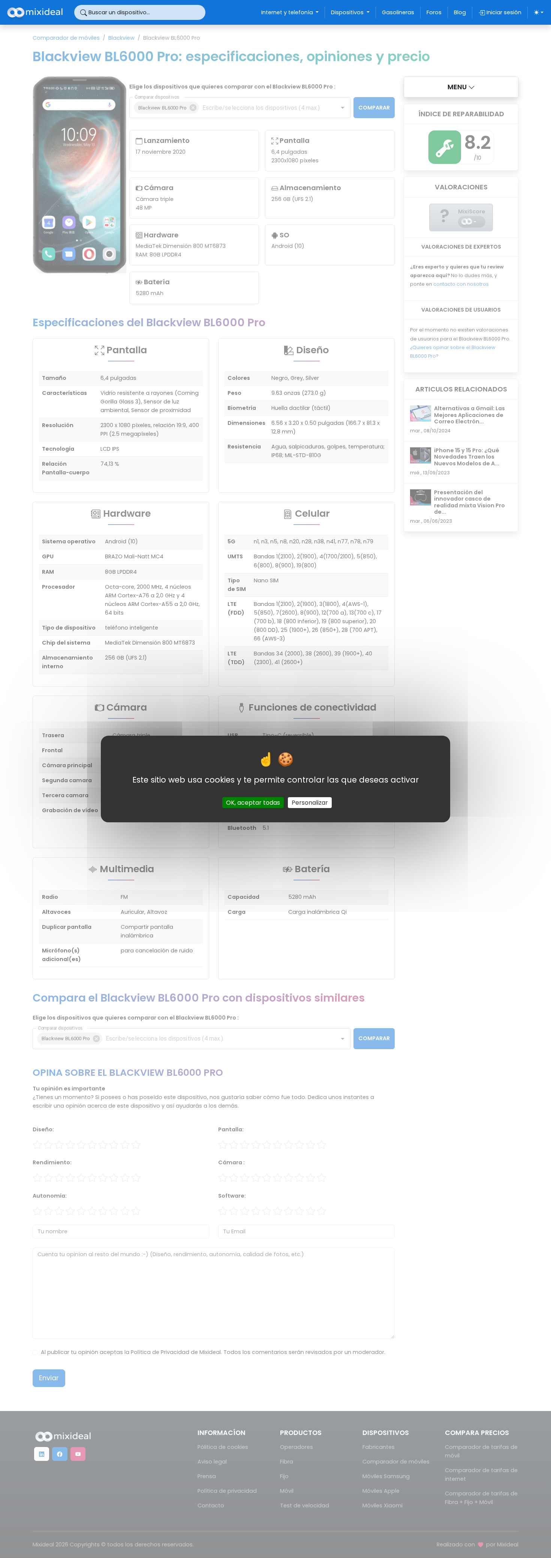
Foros (434, 12)
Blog (460, 12)
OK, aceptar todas (253, 802)
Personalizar (310, 802)
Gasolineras (398, 12)
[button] (461, 86)
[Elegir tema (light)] (539, 12)
